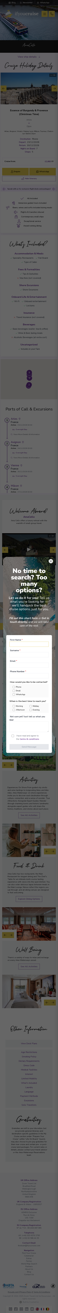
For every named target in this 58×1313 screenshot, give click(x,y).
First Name (16, 639)
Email (13, 661)
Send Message (29, 746)
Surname (15, 650)
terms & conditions (29, 739)
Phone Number (18, 671)
